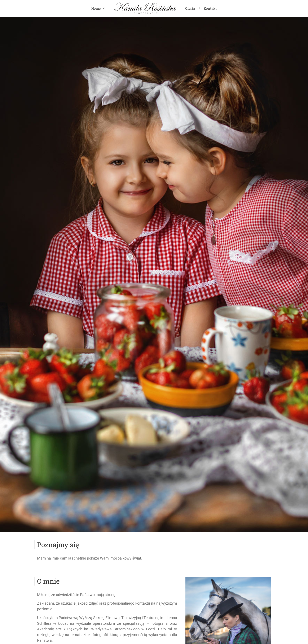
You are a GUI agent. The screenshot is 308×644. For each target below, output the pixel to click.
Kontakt (210, 8)
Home (96, 8)
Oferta (190, 8)
